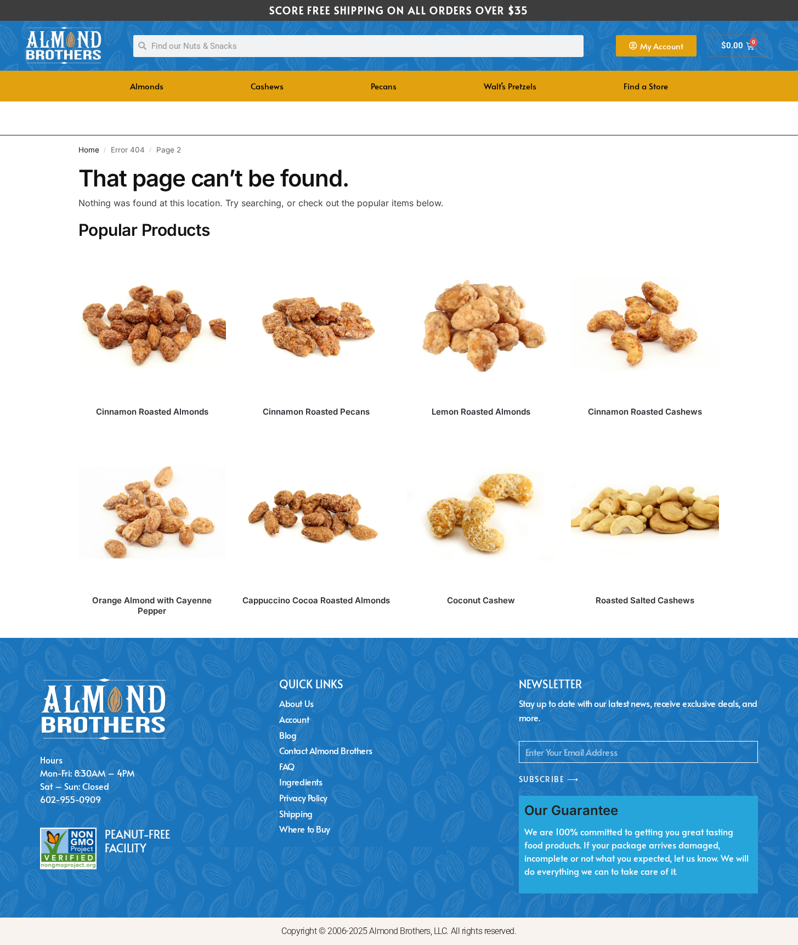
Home (88, 149)
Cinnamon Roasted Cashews (645, 411)
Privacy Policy (303, 797)
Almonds (146, 86)
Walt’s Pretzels (510, 86)
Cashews (267, 86)
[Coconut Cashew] (481, 512)
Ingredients (300, 782)
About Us (296, 703)
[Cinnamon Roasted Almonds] (152, 324)
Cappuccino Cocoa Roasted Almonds (316, 600)
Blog (287, 735)
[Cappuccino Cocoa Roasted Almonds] (316, 512)
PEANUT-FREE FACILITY (137, 841)
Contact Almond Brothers (325, 750)
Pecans (384, 86)
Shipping (295, 813)
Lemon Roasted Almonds (481, 411)
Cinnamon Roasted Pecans (316, 411)
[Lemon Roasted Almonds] (481, 324)
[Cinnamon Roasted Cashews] (645, 324)
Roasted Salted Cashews (645, 600)
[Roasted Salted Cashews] (645, 512)
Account (294, 719)
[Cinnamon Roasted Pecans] (316, 324)
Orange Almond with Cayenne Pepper (152, 605)
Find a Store (646, 86)
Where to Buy (304, 829)
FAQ (287, 766)
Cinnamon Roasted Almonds (152, 411)
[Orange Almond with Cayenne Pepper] (152, 512)
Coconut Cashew (481, 600)
